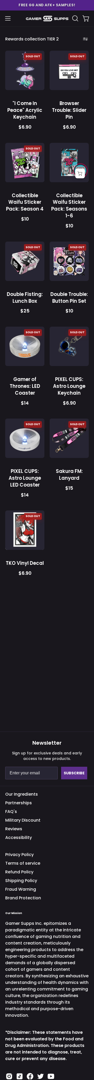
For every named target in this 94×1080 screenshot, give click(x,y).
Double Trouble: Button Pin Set (69, 297)
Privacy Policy (19, 855)
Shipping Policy (21, 881)
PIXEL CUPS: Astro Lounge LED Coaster (25, 478)
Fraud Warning (20, 889)
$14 (25, 403)
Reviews (13, 829)
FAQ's (11, 811)
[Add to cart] (80, 173)
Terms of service (22, 863)
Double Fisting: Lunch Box (25, 297)
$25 (25, 311)
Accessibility (18, 837)
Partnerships (18, 803)
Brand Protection (23, 898)
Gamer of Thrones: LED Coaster (25, 386)
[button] (47, 5)
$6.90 (25, 127)
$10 (25, 219)
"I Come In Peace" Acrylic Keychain (24, 110)
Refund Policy (19, 872)
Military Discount (22, 820)
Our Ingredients (21, 794)
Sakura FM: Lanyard (69, 474)
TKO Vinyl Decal (25, 563)
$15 (69, 488)
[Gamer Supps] (47, 18)
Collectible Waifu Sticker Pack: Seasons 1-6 (69, 205)
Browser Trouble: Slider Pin (69, 110)
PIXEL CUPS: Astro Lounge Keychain (69, 386)
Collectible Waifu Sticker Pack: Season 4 (25, 202)
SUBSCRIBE (74, 773)
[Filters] (85, 39)
